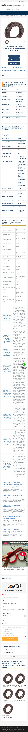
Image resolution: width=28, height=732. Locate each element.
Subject (4, 607)
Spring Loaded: (6, 146)
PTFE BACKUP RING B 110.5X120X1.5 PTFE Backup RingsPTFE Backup (7, 339)
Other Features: (6, 153)
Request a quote (9, 1)
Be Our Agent (14, 63)
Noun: (4, 89)
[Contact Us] (24, 366)
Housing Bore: (6, 104)
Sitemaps (21, 727)
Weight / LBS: (6, 135)
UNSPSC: (5, 93)
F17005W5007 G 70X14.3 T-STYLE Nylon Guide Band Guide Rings (7, 441)
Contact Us (10, 727)
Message (5, 624)
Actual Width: (6, 99)
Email (4, 594)
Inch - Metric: (6, 138)
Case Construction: (7, 192)
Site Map (16, 727)
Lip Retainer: (6, 113)
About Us (3, 727)
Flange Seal (12, 15)
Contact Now (14, 56)
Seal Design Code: (7, 188)
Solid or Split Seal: (7, 203)
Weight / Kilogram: (7, 196)
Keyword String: (6, 150)
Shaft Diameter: (6, 157)
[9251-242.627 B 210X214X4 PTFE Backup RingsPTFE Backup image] (14, 31)
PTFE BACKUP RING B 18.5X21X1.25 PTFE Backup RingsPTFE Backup (7, 317)
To (3, 600)
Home (2, 15)
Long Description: (7, 161)
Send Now (10, 639)
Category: (5, 96)
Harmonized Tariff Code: (9, 207)
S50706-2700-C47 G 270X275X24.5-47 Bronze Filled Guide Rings (7, 417)
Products (7, 15)
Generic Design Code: (8, 200)
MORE (13, 657)
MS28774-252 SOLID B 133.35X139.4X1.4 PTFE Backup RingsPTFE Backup (7, 465)
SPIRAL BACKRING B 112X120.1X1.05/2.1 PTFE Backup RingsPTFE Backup (7, 369)
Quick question (7, 613)
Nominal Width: (6, 142)
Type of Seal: (6, 118)
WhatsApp (14, 60)
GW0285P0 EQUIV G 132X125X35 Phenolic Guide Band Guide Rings (7, 393)
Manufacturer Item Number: (7, 211)
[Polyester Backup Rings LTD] (3, 5)
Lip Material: (6, 109)
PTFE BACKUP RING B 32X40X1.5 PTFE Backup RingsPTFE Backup (7, 352)
